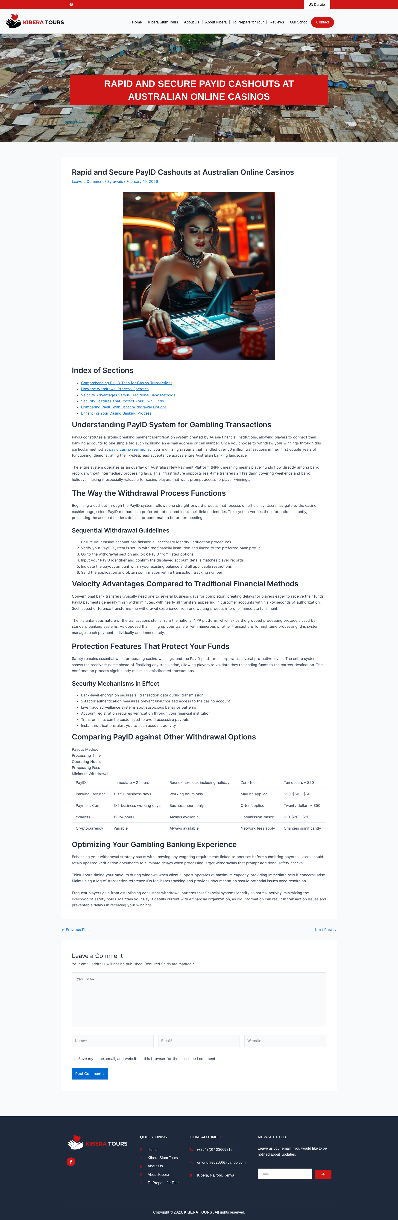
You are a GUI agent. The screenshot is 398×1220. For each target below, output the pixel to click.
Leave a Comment (88, 181)
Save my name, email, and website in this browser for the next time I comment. (147, 1058)
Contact (322, 22)
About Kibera (216, 22)
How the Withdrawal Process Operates (115, 389)
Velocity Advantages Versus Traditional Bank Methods (128, 395)
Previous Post (75, 929)
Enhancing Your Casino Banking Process (116, 413)
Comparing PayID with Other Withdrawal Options (124, 407)
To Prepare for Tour (248, 22)
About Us (191, 22)
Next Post (326, 929)
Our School (299, 22)
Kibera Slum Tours (163, 22)
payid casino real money (130, 449)
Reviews (277, 22)
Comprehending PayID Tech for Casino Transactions (126, 383)
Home (137, 22)
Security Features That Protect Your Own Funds (122, 401)
